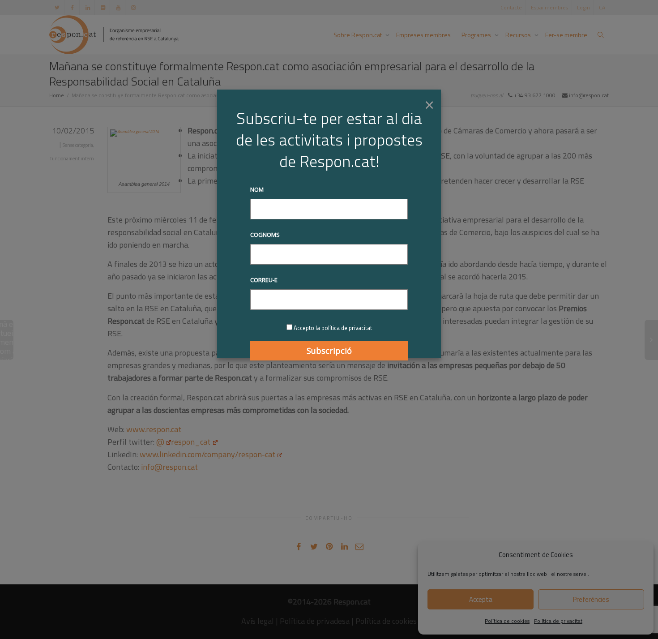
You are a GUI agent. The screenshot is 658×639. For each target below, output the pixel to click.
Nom (257, 189)
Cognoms (265, 235)
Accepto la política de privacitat (333, 327)
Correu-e (264, 280)
